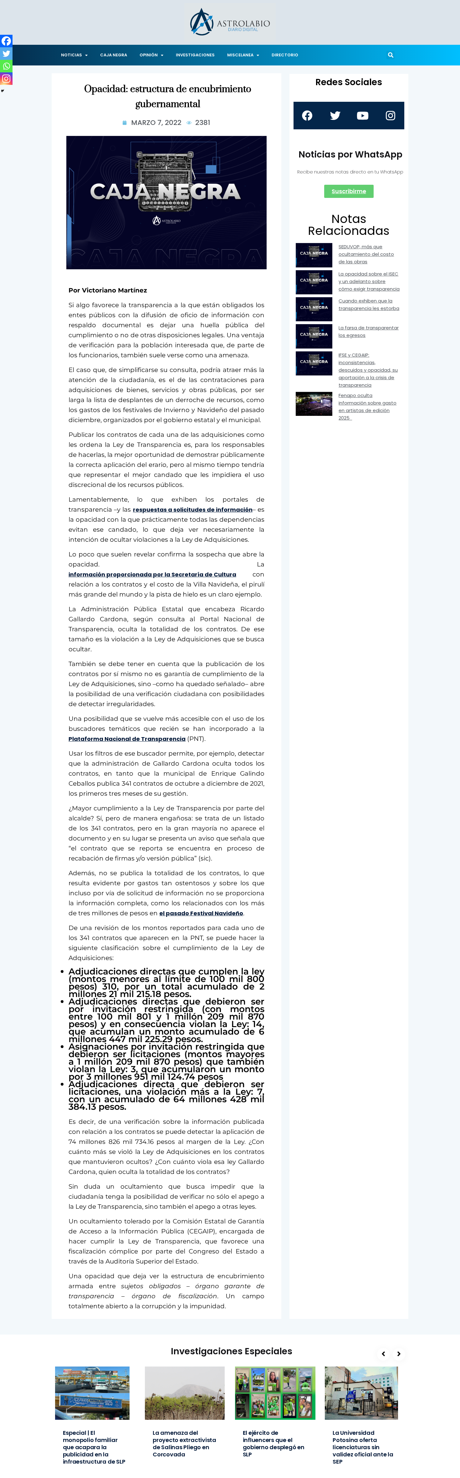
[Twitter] (6, 53)
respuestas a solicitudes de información (193, 510)
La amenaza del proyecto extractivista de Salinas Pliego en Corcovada (184, 1443)
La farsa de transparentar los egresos (369, 331)
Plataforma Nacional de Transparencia (127, 739)
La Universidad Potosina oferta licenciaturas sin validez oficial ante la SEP (363, 1447)
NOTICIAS (71, 55)
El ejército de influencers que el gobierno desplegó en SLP (273, 1443)
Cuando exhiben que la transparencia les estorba (369, 304)
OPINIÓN (149, 55)
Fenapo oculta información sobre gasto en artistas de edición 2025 (367, 406)
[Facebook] (6, 41)
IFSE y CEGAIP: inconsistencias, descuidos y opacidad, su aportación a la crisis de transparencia (368, 370)
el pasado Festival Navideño (201, 913)
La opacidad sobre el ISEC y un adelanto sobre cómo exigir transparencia (369, 281)
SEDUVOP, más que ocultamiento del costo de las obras (366, 254)
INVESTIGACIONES (195, 55)
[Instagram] (6, 78)
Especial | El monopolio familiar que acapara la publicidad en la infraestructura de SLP (94, 1447)
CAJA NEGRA (113, 55)
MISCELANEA (240, 55)
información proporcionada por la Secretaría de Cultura (152, 574)
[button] (390, 55)
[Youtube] (362, 115)
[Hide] (2, 90)
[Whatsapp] (6, 66)
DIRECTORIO (285, 55)
